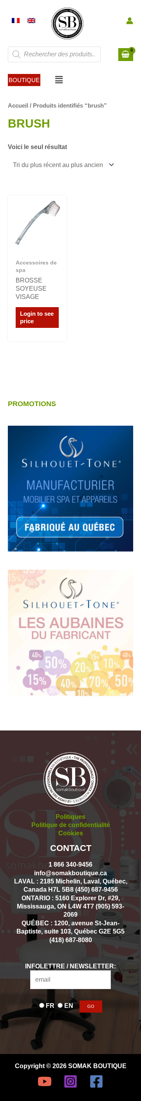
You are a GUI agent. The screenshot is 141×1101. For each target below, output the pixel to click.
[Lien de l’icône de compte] (129, 20)
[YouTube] (45, 1081)
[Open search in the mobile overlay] (54, 54)
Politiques (70, 816)
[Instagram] (70, 1081)
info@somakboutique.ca (70, 872)
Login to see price (37, 317)
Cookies (70, 833)
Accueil (18, 105)
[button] (24, 80)
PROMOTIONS (32, 403)
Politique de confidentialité (70, 824)
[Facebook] (96, 1081)
